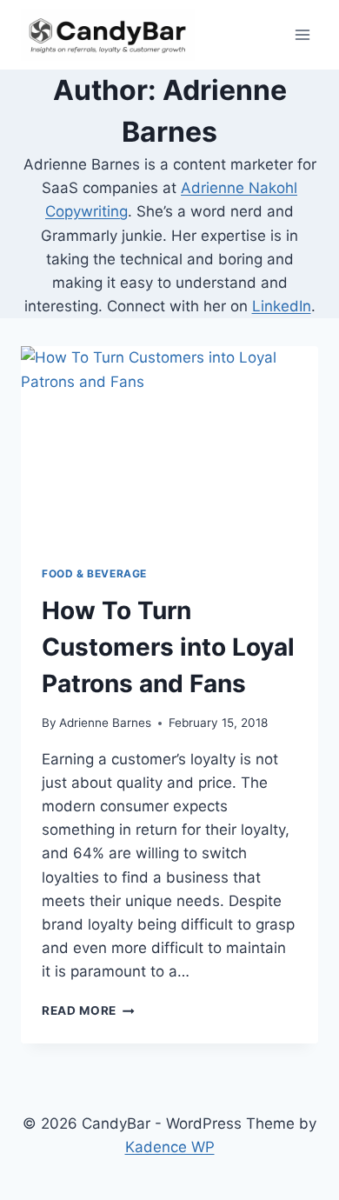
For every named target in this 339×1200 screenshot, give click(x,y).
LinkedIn (281, 306)
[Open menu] (302, 34)
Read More (88, 1010)
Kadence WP (170, 1147)
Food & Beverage (94, 573)
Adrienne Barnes (105, 723)
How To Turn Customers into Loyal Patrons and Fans (168, 647)
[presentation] (169, 445)
